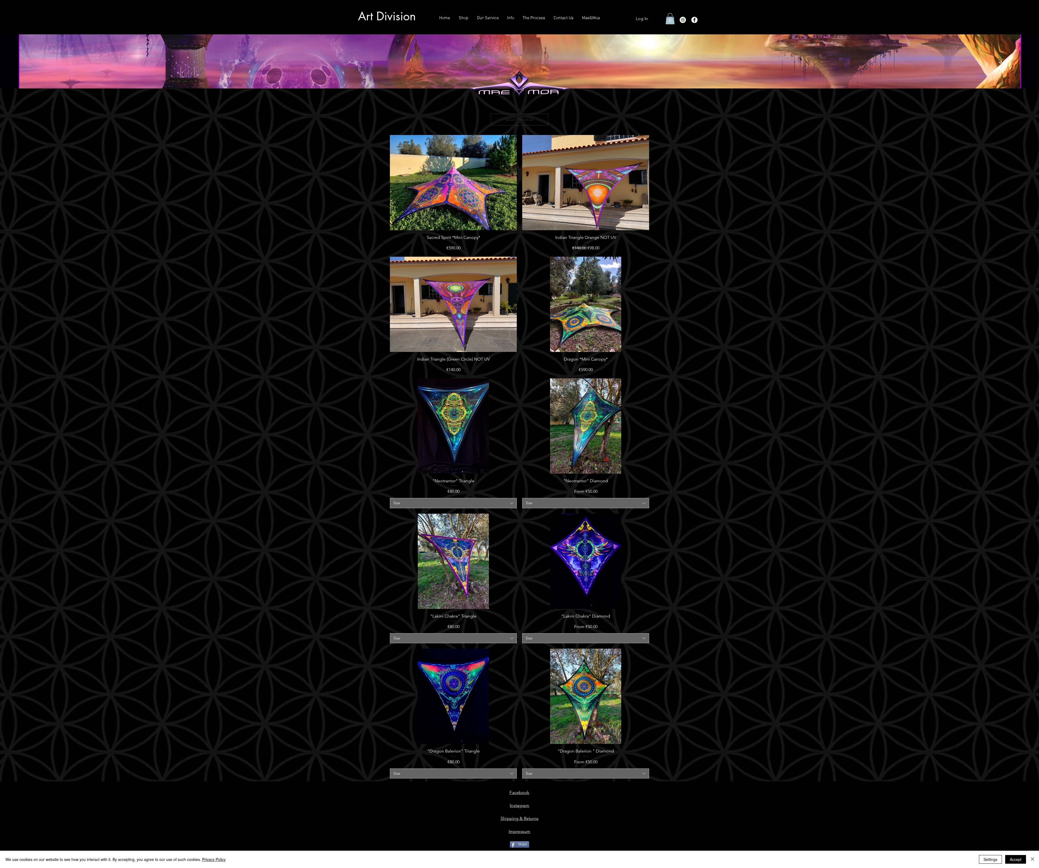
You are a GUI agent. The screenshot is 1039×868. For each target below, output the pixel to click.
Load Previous (519, 119)
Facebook (519, 792)
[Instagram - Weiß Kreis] (683, 20)
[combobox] (453, 503)
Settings (990, 859)
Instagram (519, 805)
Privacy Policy (214, 859)
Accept (1015, 859)
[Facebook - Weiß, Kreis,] (694, 20)
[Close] (1032, 859)
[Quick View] (453, 182)
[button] (670, 18)
